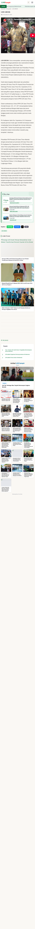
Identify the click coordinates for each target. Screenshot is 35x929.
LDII (5, 2)
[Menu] (32, 2)
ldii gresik (8, 8)
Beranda (3, 8)
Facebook (17, 226)
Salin (26, 226)
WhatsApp (10, 226)
